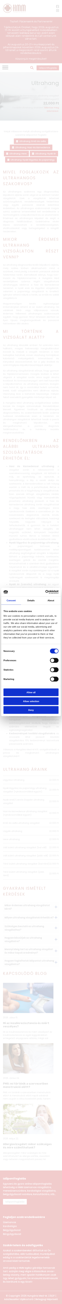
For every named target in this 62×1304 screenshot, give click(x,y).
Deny (31, 710)
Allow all (31, 692)
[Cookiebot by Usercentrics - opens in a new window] (45, 592)
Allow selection (31, 701)
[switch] (54, 660)
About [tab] (51, 600)
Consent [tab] (11, 600)
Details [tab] (31, 600)
